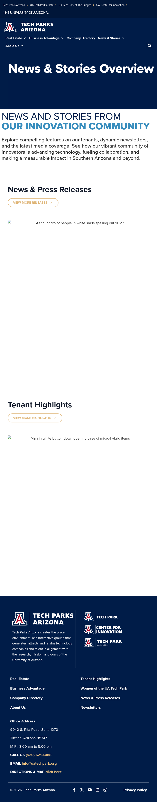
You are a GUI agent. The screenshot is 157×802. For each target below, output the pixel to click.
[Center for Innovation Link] (103, 629)
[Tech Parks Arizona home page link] (28, 27)
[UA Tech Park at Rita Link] (100, 616)
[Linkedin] (97, 790)
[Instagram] (105, 790)
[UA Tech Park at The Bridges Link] (103, 642)
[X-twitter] (82, 790)
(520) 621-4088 (39, 755)
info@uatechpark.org (39, 763)
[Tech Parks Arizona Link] (42, 618)
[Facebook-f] (74, 790)
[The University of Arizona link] (26, 12)
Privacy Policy (135, 790)
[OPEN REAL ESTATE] (24, 38)
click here (53, 771)
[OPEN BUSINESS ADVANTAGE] (62, 38)
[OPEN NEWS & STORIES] (123, 38)
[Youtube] (90, 790)
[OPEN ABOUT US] (22, 45)
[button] (149, 45)
